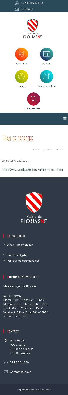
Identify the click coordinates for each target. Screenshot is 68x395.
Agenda (46, 63)
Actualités (21, 63)
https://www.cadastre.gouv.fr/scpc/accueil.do (32, 169)
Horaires (21, 85)
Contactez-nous (20, 371)
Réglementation (46, 85)
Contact (26, 9)
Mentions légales (17, 255)
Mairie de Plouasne (41, 389)
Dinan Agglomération (20, 244)
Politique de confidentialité (23, 260)
